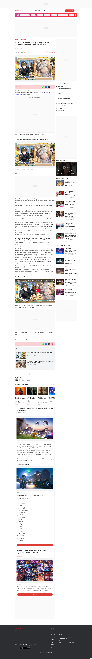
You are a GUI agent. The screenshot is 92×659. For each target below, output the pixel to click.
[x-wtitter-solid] (49, 87)
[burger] (76, 10)
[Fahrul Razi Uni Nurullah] (16, 379)
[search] (63, 10)
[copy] (52, 87)
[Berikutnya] (55, 392)
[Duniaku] (18, 10)
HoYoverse (34, 91)
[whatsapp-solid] (43, 87)
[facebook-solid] (46, 87)
